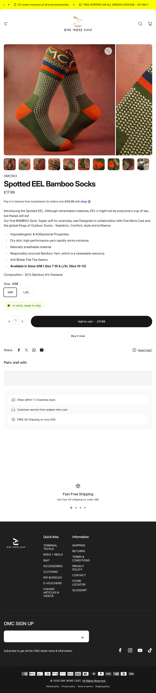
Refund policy (52, 686)
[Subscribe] (82, 637)
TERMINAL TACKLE (50, 547)
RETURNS (78, 551)
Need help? (145, 350)
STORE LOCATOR (78, 582)
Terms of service (85, 686)
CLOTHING (50, 572)
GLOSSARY (79, 590)
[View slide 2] (75, 508)
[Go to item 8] (113, 164)
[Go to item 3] (39, 164)
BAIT (46, 560)
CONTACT (79, 575)
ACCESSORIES (53, 566)
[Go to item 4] (54, 164)
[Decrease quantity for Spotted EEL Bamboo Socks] (8, 321)
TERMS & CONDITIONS (81, 558)
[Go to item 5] (69, 164)
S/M (10, 292)
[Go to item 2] (24, 164)
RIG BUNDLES (52, 577)
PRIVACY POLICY (78, 567)
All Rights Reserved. (94, 680)
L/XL (26, 292)
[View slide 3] (80, 508)
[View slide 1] (71, 508)
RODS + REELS (53, 554)
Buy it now (78, 335)
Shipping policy (102, 686)
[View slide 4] (85, 508)
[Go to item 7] (99, 164)
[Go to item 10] (143, 164)
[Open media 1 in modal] (108, 51)
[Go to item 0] (10, 164)
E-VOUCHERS (52, 583)
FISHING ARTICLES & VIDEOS (51, 592)
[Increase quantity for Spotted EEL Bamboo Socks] (23, 321)
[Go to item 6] (84, 164)
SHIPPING (78, 545)
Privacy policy (68, 686)
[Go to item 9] (128, 164)
